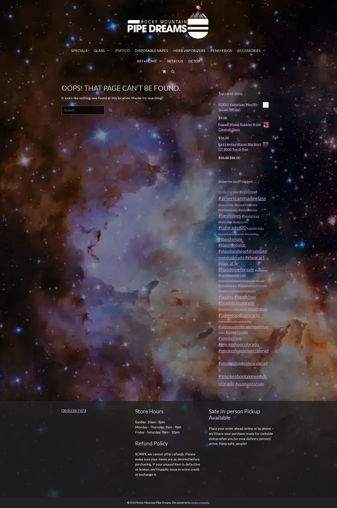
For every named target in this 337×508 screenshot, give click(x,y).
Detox (194, 61)
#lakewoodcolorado (239, 315)
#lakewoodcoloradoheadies (235, 321)
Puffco (122, 50)
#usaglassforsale (249, 383)
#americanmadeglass (242, 198)
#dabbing (252, 228)
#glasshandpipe (231, 245)
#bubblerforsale (240, 222)
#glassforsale (230, 239)
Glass (99, 50)
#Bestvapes (225, 221)
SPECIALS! (80, 50)
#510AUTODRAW (228, 191)
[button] (172, 71)
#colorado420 (232, 227)
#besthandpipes (228, 209)
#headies (225, 297)
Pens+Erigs (221, 50)
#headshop (245, 296)
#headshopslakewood (232, 309)
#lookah (221, 333)
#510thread (248, 192)
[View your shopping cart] (164, 71)
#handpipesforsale (232, 275)
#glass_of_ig (228, 263)
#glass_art (255, 257)
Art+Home (147, 61)
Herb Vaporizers (189, 50)
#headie (260, 280)
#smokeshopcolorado (238, 344)
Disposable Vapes (151, 50)
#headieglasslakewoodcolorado (237, 290)
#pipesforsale (237, 332)
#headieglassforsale (252, 286)
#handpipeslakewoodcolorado (237, 280)
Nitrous (175, 61)
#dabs (260, 228)
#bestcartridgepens (245, 204)
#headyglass (257, 309)
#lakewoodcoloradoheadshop (243, 326)
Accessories (249, 50)
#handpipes (261, 270)
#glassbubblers (252, 234)
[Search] (110, 110)
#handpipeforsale (236, 269)
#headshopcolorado (236, 302)
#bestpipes (229, 215)
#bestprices (250, 216)
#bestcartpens (226, 204)
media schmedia (200, 502)
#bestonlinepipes (248, 209)
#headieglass (227, 286)
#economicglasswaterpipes (231, 234)
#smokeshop (230, 337)
